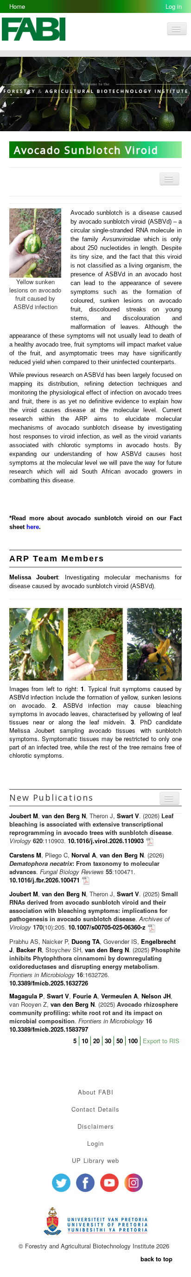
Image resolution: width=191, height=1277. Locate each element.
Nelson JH (156, 995)
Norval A (83, 855)
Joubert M (23, 815)
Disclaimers (95, 1126)
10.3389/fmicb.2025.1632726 (48, 983)
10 (85, 1040)
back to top (156, 1258)
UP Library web (95, 1160)
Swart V (128, 815)
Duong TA (85, 941)
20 (96, 1040)
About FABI (96, 1092)
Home (17, 6)
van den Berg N (64, 815)
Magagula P (26, 995)
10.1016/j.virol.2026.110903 (106, 840)
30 (108, 1040)
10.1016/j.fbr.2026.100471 (44, 880)
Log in (174, 6)
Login (95, 1143)
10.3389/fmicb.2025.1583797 (48, 1029)
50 (119, 1040)
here (32, 526)
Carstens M (25, 855)
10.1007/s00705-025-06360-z (107, 927)
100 (133, 1040)
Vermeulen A (119, 995)
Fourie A (85, 995)
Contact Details (95, 1109)
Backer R (29, 949)
